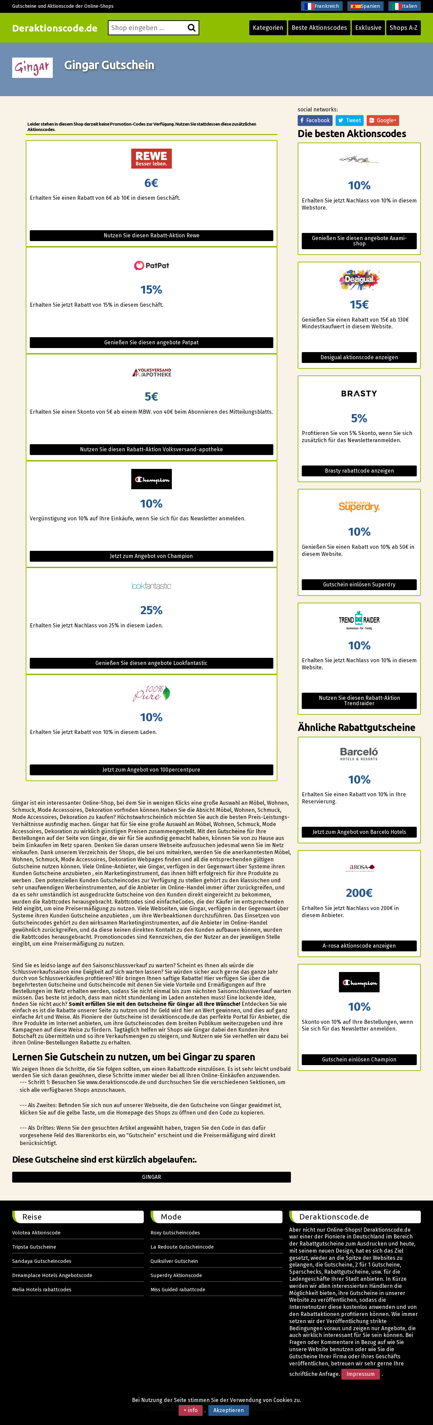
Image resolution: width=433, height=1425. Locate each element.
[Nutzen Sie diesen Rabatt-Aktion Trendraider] (359, 621)
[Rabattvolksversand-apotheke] (152, 372)
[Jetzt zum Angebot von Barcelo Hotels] (359, 755)
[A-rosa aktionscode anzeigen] (359, 869)
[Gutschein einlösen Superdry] (359, 507)
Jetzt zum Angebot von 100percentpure (151, 770)
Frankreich (327, 6)
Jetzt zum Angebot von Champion (151, 556)
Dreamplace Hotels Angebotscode (52, 1275)
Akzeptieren (228, 1410)
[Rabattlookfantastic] (152, 586)
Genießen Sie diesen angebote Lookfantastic (151, 663)
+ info (191, 1410)
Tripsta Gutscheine (34, 1247)
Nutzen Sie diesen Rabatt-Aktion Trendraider (359, 701)
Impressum (360, 1374)
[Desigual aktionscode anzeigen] (359, 280)
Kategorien (268, 27)
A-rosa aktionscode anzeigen (359, 946)
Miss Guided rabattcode (178, 1290)
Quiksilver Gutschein (174, 1261)
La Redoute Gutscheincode (182, 1247)
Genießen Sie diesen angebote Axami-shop (359, 241)
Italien (409, 6)
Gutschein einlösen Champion (359, 1059)
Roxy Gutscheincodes (175, 1233)
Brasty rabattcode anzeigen (359, 471)
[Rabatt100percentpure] (152, 693)
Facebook (316, 120)
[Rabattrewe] (152, 159)
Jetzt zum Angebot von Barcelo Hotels (359, 832)
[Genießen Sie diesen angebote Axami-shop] (359, 161)
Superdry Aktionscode (176, 1275)
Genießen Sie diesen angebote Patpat (151, 342)
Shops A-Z (403, 27)
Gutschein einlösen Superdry (359, 584)
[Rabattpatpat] (152, 265)
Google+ (385, 120)
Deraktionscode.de (55, 28)
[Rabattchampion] (152, 479)
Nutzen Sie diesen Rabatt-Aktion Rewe (152, 235)
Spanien (370, 6)
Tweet (352, 120)
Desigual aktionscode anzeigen (359, 357)
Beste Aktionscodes (319, 27)
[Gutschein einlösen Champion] (359, 982)
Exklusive (368, 27)
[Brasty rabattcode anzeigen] (359, 394)
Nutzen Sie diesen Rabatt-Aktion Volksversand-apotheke (151, 449)
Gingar (151, 1177)
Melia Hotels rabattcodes (41, 1290)
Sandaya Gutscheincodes (41, 1261)
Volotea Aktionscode (36, 1233)
